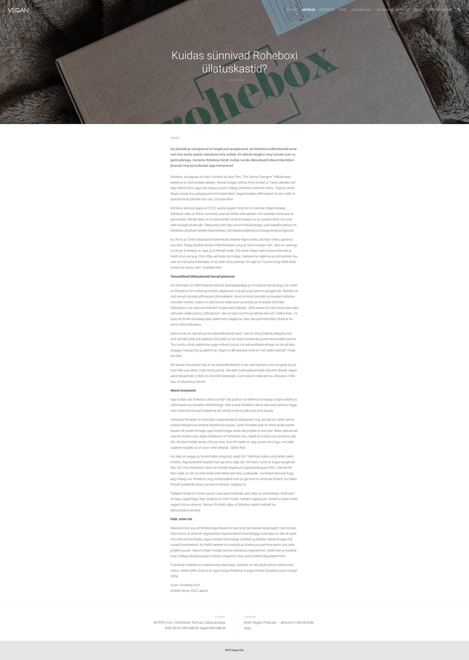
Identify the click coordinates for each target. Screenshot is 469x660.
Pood (342, 10)
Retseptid (326, 10)
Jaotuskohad (361, 10)
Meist (417, 10)
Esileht (292, 10)
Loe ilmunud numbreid (392, 10)
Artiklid (308, 10)
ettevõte (175, 138)
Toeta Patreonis (438, 10)
